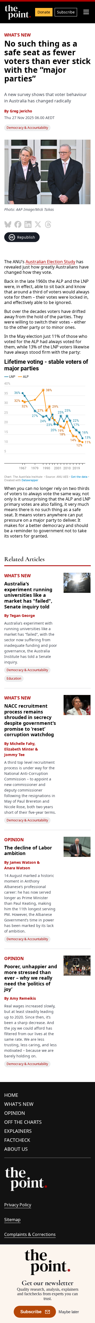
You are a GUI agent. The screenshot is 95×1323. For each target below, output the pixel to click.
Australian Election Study (50, 262)
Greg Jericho (21, 110)
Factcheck (17, 1140)
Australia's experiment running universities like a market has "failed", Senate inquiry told (28, 595)
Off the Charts (23, 1122)
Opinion (14, 1113)
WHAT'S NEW (17, 35)
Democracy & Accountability (27, 127)
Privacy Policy (17, 1205)
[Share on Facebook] (18, 224)
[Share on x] (38, 224)
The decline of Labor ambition (28, 850)
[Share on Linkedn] (28, 224)
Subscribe (66, 12)
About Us (16, 1149)
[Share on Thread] (48, 224)
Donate (43, 12)
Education (14, 678)
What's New (19, 1104)
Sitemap (12, 1219)
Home (11, 1095)
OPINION (14, 840)
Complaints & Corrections (30, 1234)
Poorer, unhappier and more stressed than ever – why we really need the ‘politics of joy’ (30, 977)
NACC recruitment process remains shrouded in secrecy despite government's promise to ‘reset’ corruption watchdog (30, 720)
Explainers (18, 1131)
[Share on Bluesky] (8, 224)
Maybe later (69, 1312)
